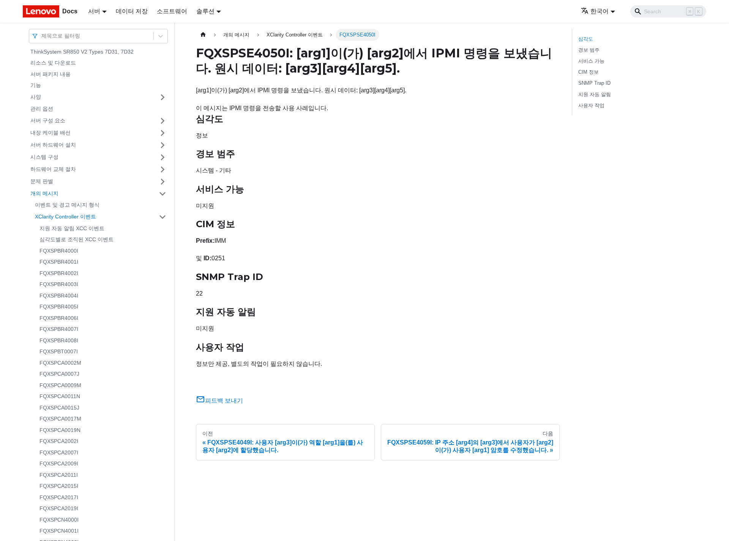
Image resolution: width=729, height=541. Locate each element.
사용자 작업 (591, 105)
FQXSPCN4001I (59, 531)
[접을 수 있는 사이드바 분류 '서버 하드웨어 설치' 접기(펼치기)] (162, 145)
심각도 (585, 39)
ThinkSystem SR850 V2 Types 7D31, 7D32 (82, 52)
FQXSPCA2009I (58, 464)
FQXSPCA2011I (58, 475)
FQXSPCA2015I (58, 486)
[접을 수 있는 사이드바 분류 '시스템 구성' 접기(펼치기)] (162, 157)
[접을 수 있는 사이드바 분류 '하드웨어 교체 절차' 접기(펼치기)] (162, 169)
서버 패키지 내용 (50, 74)
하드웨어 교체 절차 (53, 169)
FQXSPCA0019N (59, 430)
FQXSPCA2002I (58, 441)
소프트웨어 (172, 11)
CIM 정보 (588, 72)
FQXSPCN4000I (59, 520)
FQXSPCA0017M (60, 419)
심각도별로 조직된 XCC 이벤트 (76, 240)
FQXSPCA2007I (58, 452)
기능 (35, 85)
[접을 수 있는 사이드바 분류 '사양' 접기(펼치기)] (162, 97)
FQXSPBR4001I (58, 262)
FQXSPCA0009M (60, 385)
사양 (35, 97)
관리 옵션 (41, 109)
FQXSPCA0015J (59, 408)
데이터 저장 (132, 11)
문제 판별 (41, 181)
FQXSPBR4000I (58, 251)
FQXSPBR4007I (58, 329)
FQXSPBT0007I (58, 352)
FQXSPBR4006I (58, 318)
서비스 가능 (591, 61)
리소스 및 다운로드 (53, 63)
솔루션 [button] (205, 11)
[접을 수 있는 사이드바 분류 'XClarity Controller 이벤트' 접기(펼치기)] (162, 217)
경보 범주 (589, 50)
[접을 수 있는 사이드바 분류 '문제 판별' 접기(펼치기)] (162, 182)
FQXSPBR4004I (58, 296)
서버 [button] (94, 11)
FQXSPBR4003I (58, 285)
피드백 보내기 (224, 400)
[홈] (203, 35)
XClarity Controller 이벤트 (65, 217)
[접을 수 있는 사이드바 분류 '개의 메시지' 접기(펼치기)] (162, 194)
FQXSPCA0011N (59, 397)
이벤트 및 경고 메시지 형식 (67, 205)
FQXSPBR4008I (58, 340)
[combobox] (42, 36)
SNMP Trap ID (594, 83)
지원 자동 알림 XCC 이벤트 (71, 228)
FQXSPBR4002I (58, 273)
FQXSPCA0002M (60, 363)
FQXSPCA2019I (58, 509)
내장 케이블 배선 (50, 133)
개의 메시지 (44, 193)
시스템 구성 (44, 157)
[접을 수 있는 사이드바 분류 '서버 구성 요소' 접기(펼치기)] (162, 121)
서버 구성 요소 (47, 120)
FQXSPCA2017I (58, 497)
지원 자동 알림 (594, 94)
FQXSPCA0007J (59, 374)
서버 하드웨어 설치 (53, 145)
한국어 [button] (599, 11)
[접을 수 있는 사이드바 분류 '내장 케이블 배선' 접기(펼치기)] (162, 133)
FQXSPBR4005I (58, 307)
